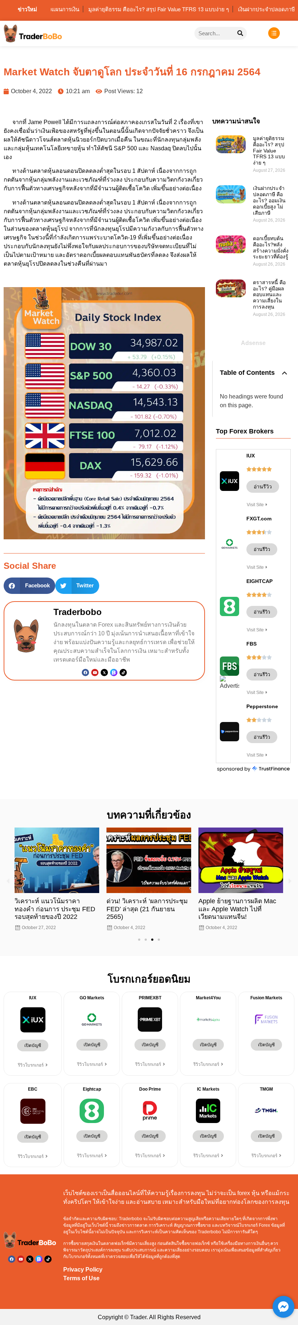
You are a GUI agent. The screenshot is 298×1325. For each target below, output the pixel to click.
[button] (29, 586)
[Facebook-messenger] (283, 1307)
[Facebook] (85, 672)
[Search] (240, 33)
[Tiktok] (123, 672)
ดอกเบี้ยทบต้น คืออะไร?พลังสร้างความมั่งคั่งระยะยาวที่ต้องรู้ (271, 247)
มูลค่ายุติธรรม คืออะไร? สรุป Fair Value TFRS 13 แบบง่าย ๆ (269, 150)
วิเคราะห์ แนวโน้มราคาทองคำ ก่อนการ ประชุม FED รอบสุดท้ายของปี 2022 (55, 908)
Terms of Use (81, 1278)
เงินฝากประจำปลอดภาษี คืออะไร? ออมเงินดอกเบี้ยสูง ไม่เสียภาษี (269, 200)
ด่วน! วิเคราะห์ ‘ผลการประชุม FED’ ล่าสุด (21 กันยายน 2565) (147, 908)
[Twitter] (104, 672)
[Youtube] (94, 672)
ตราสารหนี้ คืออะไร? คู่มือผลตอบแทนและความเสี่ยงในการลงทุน (269, 294)
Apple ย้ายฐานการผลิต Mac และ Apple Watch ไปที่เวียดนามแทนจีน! (237, 908)
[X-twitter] (29, 1259)
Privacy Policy (82, 1269)
